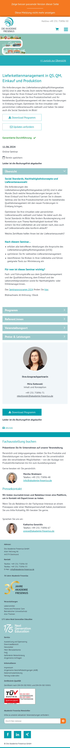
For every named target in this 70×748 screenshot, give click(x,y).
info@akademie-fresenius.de (37, 480)
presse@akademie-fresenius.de (38, 531)
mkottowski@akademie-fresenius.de (35, 395)
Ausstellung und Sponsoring (15, 641)
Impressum (8, 667)
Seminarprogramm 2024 (21, 289)
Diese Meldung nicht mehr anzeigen (35, 12)
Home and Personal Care (14, 608)
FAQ (5, 652)
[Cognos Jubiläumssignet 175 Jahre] (17, 634)
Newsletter (8, 647)
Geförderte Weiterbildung (14, 655)
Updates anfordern (23, 126)
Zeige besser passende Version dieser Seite (35, 4)
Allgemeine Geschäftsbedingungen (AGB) (21, 670)
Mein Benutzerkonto (12, 650)
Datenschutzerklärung (13, 673)
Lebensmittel (9, 606)
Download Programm (23, 117)
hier (46, 289)
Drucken (9, 428)
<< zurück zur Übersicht (53, 60)
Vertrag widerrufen (11, 675)
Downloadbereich (11, 644)
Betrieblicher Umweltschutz (15, 611)
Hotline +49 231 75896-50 (55, 21)
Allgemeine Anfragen (13, 658)
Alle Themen (9, 614)
